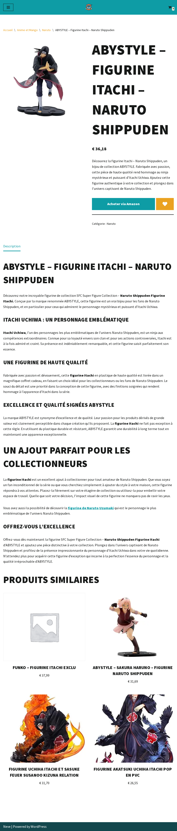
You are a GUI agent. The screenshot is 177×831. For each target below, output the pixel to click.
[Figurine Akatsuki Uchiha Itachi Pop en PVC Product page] (133, 728)
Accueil (8, 30)
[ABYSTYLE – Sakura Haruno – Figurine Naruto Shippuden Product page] (133, 627)
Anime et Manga (27, 30)
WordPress (39, 826)
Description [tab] (12, 246)
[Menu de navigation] (8, 7)
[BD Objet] (88, 7)
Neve (7, 826)
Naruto (46, 30)
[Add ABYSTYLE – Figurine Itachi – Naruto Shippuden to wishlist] (165, 204)
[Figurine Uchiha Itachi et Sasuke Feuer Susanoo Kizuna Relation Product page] (44, 728)
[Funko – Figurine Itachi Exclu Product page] (44, 627)
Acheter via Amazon (123, 204)
